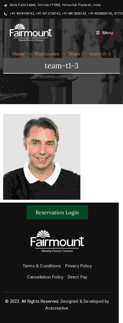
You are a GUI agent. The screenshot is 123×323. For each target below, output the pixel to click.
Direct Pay (77, 277)
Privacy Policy (78, 266)
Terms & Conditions (42, 266)
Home (18, 53)
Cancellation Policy (45, 277)
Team (74, 53)
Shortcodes (46, 53)
